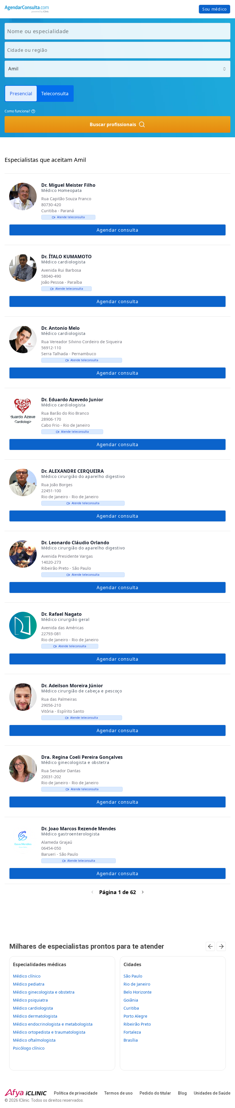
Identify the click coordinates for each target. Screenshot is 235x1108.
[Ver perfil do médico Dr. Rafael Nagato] (23, 625)
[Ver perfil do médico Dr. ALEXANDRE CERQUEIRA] (23, 482)
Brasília (131, 1040)
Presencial (21, 93)
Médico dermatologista (35, 1016)
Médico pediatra (28, 984)
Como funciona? (17, 111)
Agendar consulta (117, 230)
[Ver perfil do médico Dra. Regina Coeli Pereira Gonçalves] (23, 768)
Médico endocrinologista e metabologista (53, 1024)
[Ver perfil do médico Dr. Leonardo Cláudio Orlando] (23, 554)
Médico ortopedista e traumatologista (49, 1032)
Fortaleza (132, 1032)
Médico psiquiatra (30, 1000)
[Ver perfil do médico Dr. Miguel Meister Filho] (23, 196)
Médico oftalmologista (34, 1040)
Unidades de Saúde (212, 1093)
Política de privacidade (75, 1093)
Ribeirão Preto (137, 1024)
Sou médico (214, 9)
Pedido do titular (155, 1093)
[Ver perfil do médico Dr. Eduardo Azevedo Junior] (23, 411)
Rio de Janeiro (137, 984)
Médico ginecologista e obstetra (44, 992)
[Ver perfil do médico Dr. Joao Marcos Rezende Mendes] (23, 840)
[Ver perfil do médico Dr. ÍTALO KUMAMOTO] (23, 268)
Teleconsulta (54, 93)
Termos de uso (118, 1093)
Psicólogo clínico (28, 1048)
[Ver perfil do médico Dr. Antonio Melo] (23, 339)
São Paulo (133, 976)
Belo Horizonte (138, 992)
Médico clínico (26, 976)
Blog (182, 1093)
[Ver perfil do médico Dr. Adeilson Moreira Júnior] (23, 697)
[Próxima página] (142, 892)
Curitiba (131, 1008)
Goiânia (131, 1000)
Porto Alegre (135, 1016)
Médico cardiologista (33, 1008)
